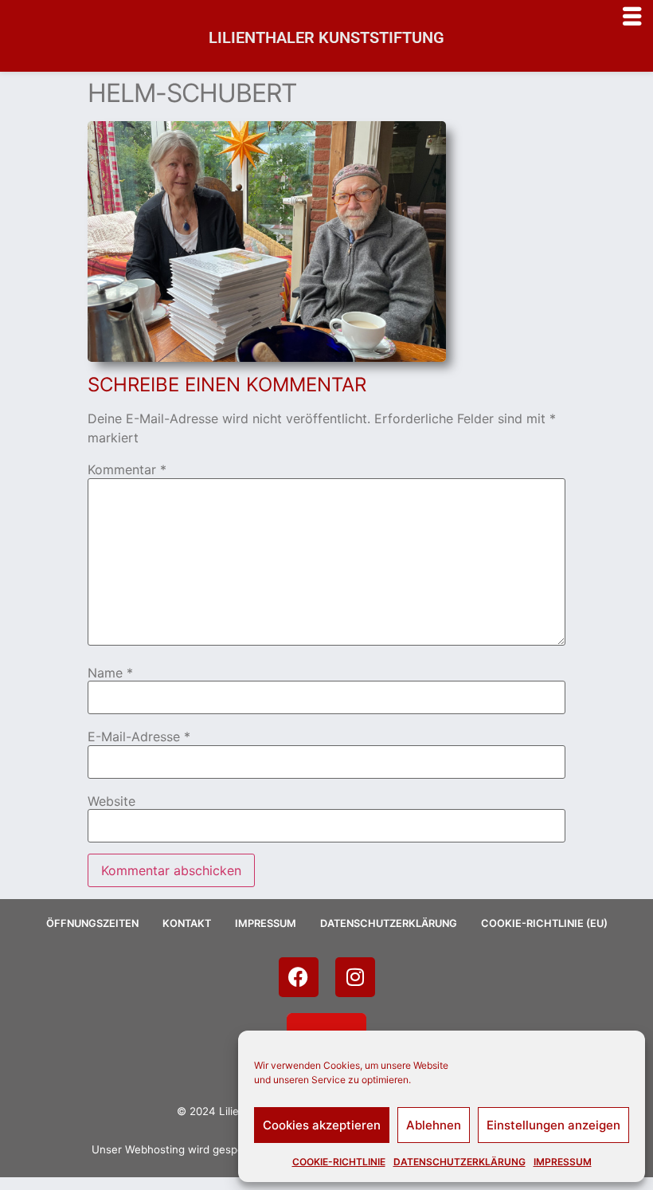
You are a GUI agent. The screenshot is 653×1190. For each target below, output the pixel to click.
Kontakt (186, 923)
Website (111, 801)
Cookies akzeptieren (322, 1125)
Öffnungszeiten (92, 923)
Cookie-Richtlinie (338, 1162)
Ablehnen (433, 1125)
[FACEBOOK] (299, 977)
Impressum (563, 1162)
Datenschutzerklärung (459, 1162)
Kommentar (127, 469)
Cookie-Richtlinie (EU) (544, 923)
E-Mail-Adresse (139, 736)
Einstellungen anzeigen (553, 1125)
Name (110, 672)
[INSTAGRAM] (355, 977)
